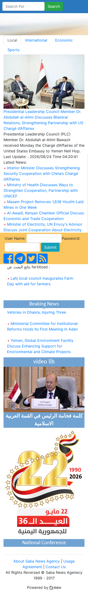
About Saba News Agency (37, 561)
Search (54, 6)
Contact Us (56, 566)
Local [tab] (12, 40)
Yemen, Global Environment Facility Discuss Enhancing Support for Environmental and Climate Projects (40, 344)
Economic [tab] (64, 40)
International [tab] (36, 40)
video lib (44, 362)
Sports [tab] (13, 49)
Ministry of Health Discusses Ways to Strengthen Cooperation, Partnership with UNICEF (41, 190)
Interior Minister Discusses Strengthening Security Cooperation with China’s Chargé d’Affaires (42, 173)
